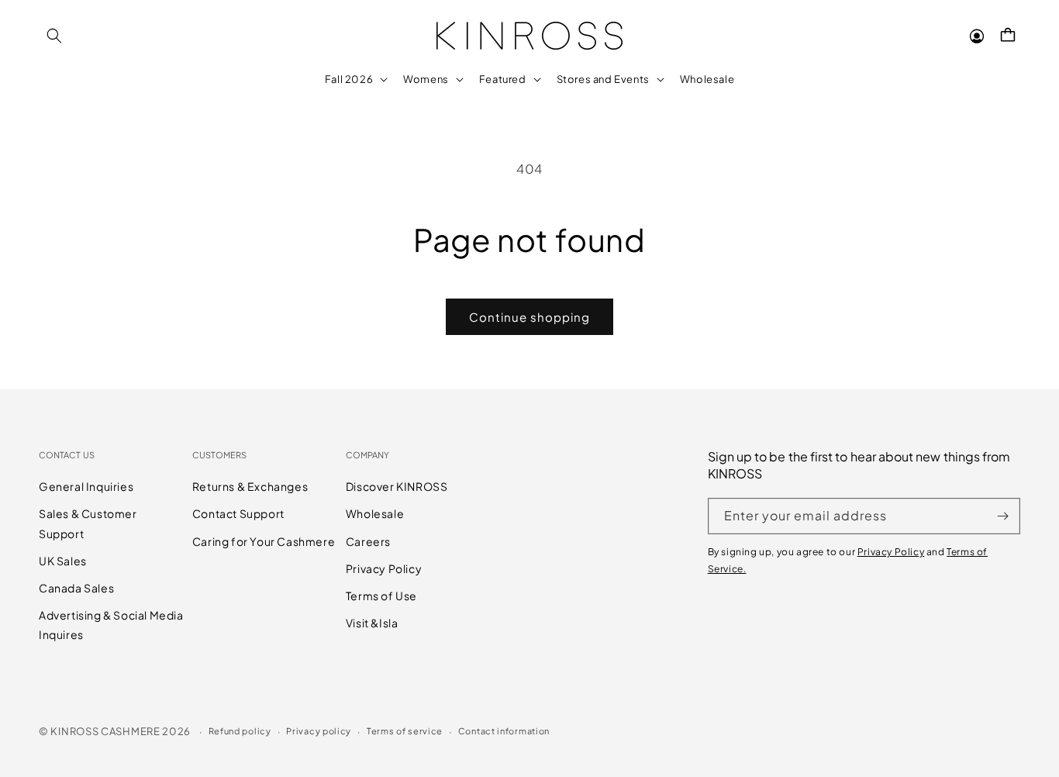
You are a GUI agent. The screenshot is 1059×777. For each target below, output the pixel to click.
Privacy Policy (384, 568)
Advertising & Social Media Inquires (111, 624)
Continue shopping (529, 316)
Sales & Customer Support (88, 523)
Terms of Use (381, 596)
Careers (368, 541)
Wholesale (375, 513)
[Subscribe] (1002, 516)
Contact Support (238, 513)
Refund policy (240, 731)
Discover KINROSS (397, 486)
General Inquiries (86, 486)
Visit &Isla (372, 623)
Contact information (504, 731)
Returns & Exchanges (250, 486)
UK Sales (63, 561)
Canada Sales (76, 588)
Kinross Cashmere (105, 731)
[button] (54, 35)
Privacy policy (318, 731)
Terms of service (405, 731)
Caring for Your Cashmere (263, 541)
